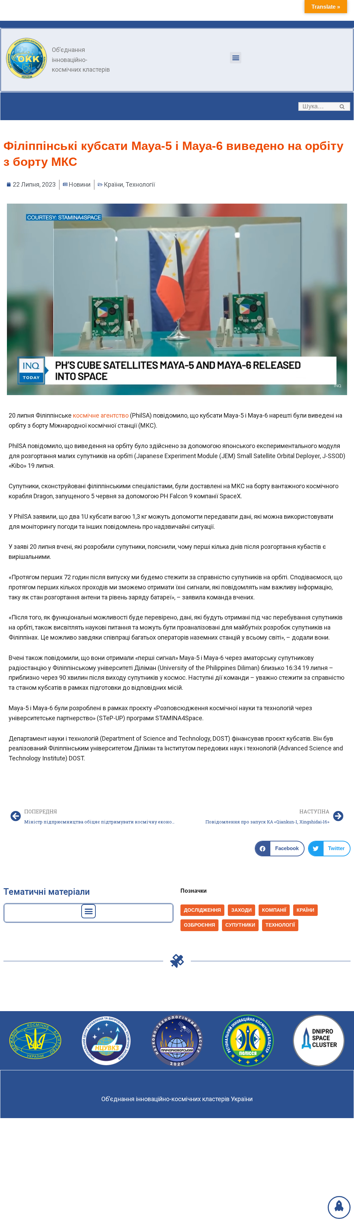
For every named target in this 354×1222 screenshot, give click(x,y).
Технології (140, 184)
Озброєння (199, 925)
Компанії (274, 910)
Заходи (241, 910)
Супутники (240, 925)
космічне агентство (101, 415)
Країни (113, 184)
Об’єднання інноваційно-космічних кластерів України (177, 1099)
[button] (235, 57)
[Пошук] (342, 106)
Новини (80, 184)
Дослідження (202, 910)
